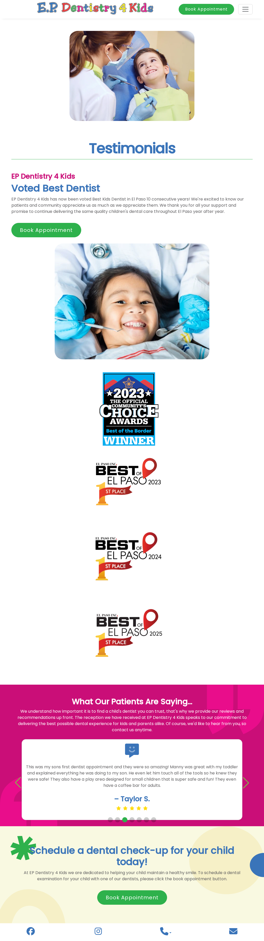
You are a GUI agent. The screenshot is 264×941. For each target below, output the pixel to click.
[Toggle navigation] (245, 9)
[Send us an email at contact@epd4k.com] (233, 933)
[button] (246, 782)
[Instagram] (98, 932)
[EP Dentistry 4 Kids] (95, 9)
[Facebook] (31, 932)
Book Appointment (206, 9)
